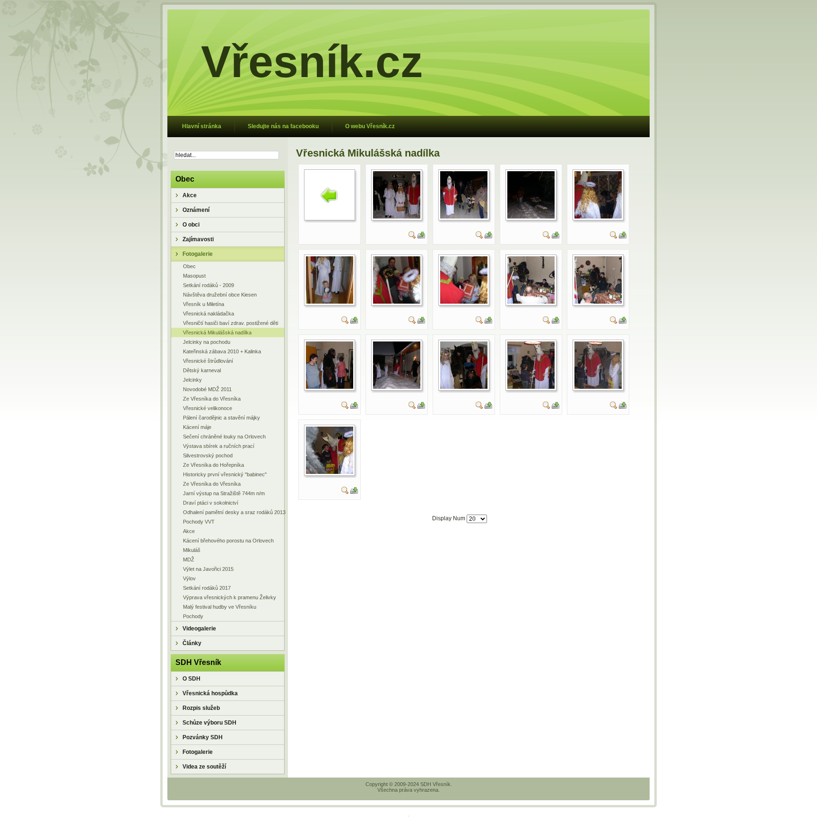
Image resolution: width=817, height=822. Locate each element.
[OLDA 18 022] (598, 301)
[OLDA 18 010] (598, 216)
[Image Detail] (412, 237)
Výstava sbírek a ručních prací (218, 446)
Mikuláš (191, 550)
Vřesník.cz (312, 61)
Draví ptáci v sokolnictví (210, 503)
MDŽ (188, 559)
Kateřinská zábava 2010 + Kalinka (222, 351)
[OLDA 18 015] (463, 301)
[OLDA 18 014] (396, 301)
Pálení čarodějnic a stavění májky (221, 417)
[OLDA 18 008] (531, 216)
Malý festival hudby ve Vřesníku (219, 607)
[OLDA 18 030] (531, 387)
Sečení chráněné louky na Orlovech (224, 436)
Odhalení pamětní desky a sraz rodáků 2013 (233, 512)
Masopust (194, 276)
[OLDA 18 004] (396, 216)
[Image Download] (421, 237)
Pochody (193, 616)
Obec (189, 266)
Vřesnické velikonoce (207, 408)
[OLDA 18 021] (531, 301)
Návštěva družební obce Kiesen (220, 294)
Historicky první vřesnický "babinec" (225, 474)
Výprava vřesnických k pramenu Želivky (229, 597)
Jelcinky (192, 380)
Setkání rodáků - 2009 (208, 285)
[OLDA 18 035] (329, 472)
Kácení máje (197, 427)
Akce (189, 531)
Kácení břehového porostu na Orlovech (228, 540)
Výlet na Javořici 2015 (208, 569)
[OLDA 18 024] (329, 387)
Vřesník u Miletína (203, 304)
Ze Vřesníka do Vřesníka (212, 399)
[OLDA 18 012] (329, 301)
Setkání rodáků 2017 (207, 588)
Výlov (189, 578)
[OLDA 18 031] (598, 387)
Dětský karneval (202, 370)
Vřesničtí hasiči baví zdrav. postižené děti (230, 323)
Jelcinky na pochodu (206, 342)
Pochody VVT (199, 522)
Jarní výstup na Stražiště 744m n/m (224, 493)
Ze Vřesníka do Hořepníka (213, 465)
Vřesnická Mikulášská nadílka (217, 332)
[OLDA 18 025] (396, 387)
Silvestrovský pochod (208, 455)
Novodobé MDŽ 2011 (207, 389)
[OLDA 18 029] (463, 387)
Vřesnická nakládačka (208, 313)
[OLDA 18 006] (463, 216)
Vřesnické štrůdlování (208, 361)
